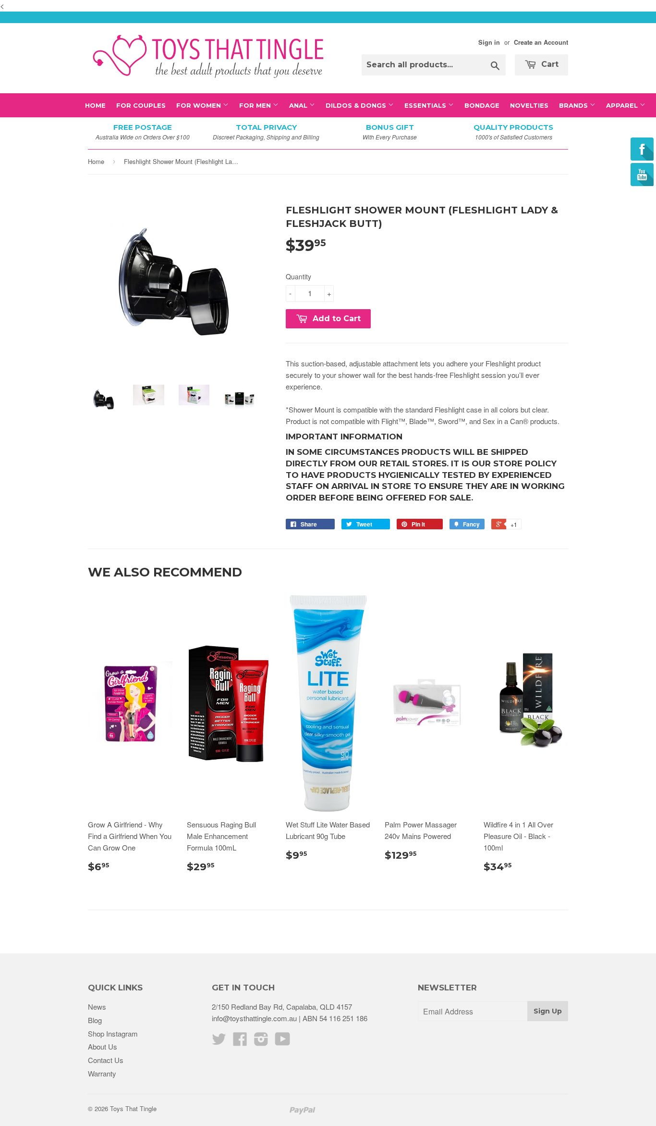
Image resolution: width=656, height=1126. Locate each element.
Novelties (529, 105)
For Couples (141, 105)
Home (95, 105)
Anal (299, 105)
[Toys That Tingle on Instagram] (261, 1042)
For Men (256, 105)
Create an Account (541, 42)
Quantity (298, 276)
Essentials (426, 105)
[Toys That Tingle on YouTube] (282, 1042)
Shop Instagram (113, 1033)
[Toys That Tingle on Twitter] (219, 1042)
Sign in (489, 42)
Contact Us (105, 1060)
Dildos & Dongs (357, 105)
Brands (574, 105)
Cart (549, 64)
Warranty (102, 1073)
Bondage (481, 105)
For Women (199, 105)
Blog (95, 1020)
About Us (102, 1046)
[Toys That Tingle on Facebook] (240, 1042)
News (97, 1006)
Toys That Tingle (133, 1108)
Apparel (623, 105)
